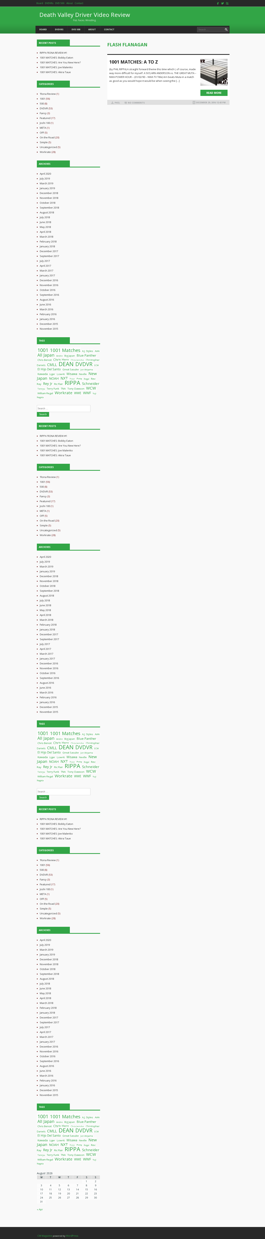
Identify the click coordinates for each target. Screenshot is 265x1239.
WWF (87, 393)
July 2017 (45, 261)
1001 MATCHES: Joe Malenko (56, 67)
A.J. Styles (87, 351)
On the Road (47, 137)
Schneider (90, 383)
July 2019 (45, 178)
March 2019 (46, 183)
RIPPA (72, 383)
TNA (63, 388)
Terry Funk (53, 388)
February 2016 (48, 314)
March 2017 (46, 270)
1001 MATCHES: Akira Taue (55, 72)
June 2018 (45, 222)
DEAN (66, 364)
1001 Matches (65, 350)
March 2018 (46, 236)
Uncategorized (48, 147)
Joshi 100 (45, 123)
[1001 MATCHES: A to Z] (214, 72)
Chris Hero (61, 360)
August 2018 (47, 212)
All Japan (46, 355)
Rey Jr (47, 383)
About (69, 3)
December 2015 (49, 324)
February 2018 (48, 241)
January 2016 (47, 319)
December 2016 (49, 280)
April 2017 (45, 265)
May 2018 (45, 227)
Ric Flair (58, 384)
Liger (52, 374)
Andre (59, 355)
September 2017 (49, 256)
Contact (79, 3)
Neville (83, 374)
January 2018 (47, 246)
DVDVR (44, 108)
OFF (42, 132)
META (43, 127)
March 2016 (46, 309)
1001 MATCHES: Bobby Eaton (56, 57)
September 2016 (49, 295)
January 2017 (47, 275)
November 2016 (49, 285)
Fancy (43, 113)
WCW (91, 388)
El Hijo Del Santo (49, 369)
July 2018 (45, 217)
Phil (117, 103)
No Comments (136, 103)
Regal (86, 379)
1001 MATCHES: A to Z (133, 62)
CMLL (52, 364)
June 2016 (45, 304)
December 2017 (49, 251)
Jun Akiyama (87, 369)
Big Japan (69, 355)
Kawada (42, 374)
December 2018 (49, 193)
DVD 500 (59, 3)
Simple (44, 142)
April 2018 (45, 232)
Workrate (45, 152)
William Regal (45, 393)
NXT (64, 378)
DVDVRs (49, 3)
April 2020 (45, 173)
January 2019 (47, 188)
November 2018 (49, 198)
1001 (42, 98)
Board (39, 3)
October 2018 (47, 202)
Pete (79, 378)
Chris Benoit (44, 360)
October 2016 (47, 290)
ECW (96, 365)
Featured (45, 118)
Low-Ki (61, 374)
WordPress (72, 1235)
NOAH (54, 378)
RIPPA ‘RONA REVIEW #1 (53, 52)
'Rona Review (48, 94)
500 (42, 103)
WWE (77, 393)
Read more (214, 92)
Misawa (72, 374)
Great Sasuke (70, 369)
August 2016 (47, 299)
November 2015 (49, 328)
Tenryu (41, 388)
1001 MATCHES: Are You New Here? (60, 62)
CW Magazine (44, 1235)
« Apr (40, 1209)
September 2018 (49, 207)
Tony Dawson (76, 388)
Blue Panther (86, 355)
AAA (97, 351)
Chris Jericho (77, 360)
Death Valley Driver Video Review (84, 16)
